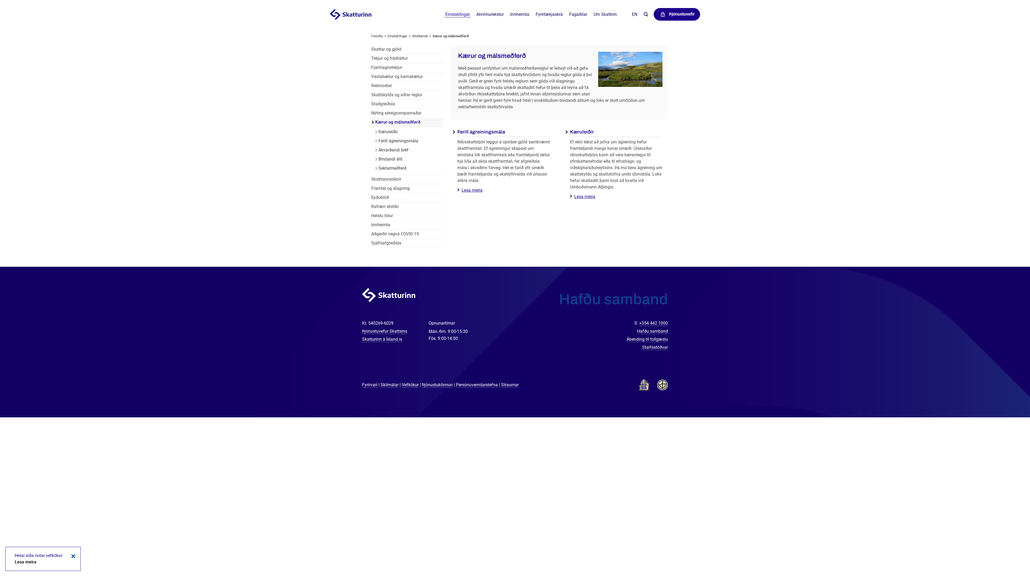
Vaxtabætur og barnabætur (397, 76)
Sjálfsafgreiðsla (386, 243)
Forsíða (377, 36)
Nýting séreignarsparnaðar (396, 113)
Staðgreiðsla (383, 103)
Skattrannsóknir (386, 179)
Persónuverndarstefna (477, 384)
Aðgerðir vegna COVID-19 (395, 233)
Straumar (510, 384)
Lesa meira (472, 190)
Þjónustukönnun (437, 384)
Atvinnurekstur (490, 14)
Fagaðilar (578, 14)
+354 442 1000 (653, 323)
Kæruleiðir (388, 131)
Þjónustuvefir (682, 14)
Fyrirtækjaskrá (549, 14)
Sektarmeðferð (392, 168)
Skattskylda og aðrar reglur (396, 94)
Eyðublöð (380, 197)
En (634, 14)
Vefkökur (410, 384)
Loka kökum (72, 556)
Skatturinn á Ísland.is (382, 339)
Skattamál (420, 36)
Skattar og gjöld (386, 49)
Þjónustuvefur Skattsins (384, 331)
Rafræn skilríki (385, 206)
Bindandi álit (390, 159)
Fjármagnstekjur (386, 67)
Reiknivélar (381, 85)
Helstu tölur (382, 215)
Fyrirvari (369, 384)
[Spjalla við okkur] (1008, 557)
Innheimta (519, 14)
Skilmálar (390, 384)
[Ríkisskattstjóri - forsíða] (357, 14)
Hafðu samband (652, 331)
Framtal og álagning (390, 188)
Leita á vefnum (646, 15)
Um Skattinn (605, 14)
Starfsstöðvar (655, 347)
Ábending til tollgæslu (647, 339)
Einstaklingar (457, 14)
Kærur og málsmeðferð (451, 36)
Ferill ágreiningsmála (398, 140)
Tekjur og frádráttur (389, 58)
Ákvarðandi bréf (393, 150)
